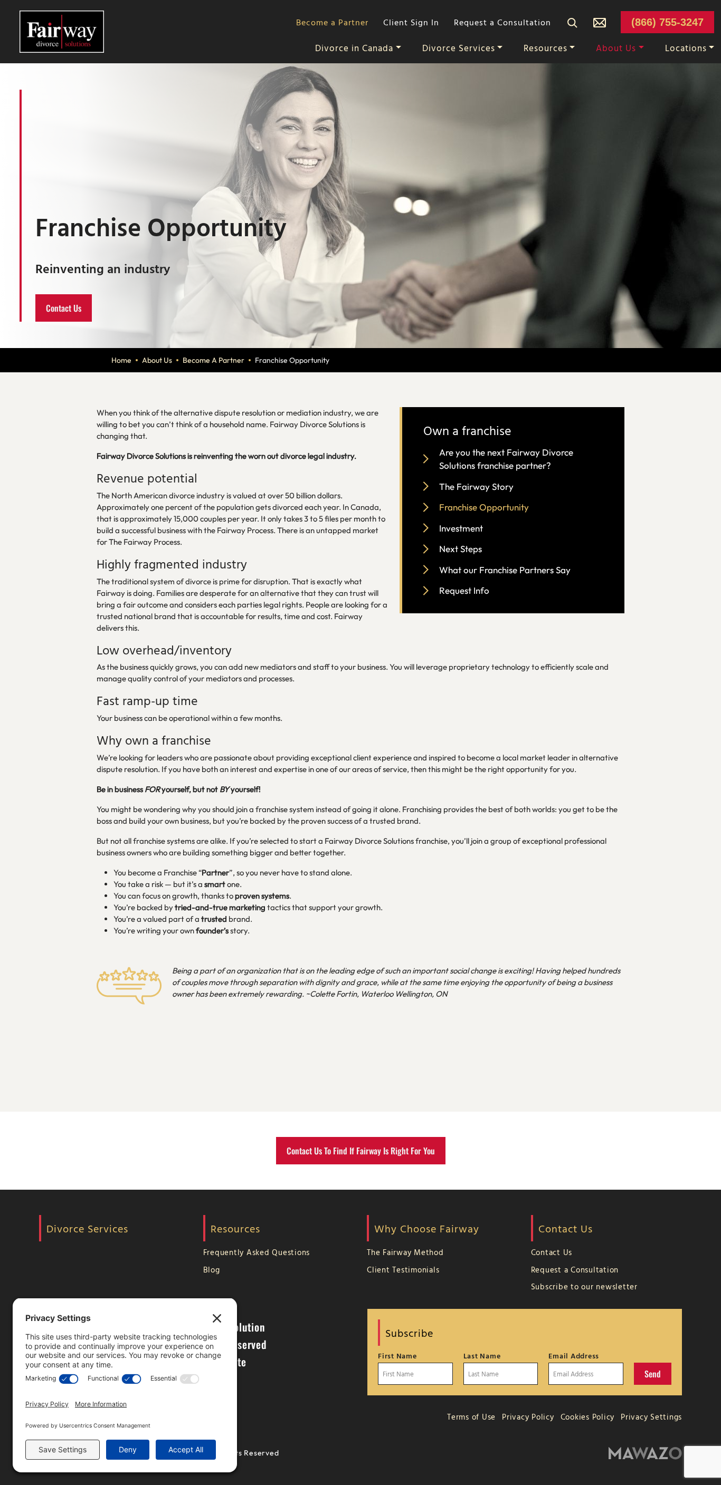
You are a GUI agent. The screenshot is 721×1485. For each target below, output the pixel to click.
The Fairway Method (405, 1252)
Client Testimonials (403, 1270)
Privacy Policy (528, 1417)
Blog (211, 1270)
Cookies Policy (588, 1417)
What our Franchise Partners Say (505, 569)
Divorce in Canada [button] (354, 47)
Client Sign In (411, 22)
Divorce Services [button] (458, 47)
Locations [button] (686, 47)
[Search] (572, 22)
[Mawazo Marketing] (645, 1453)
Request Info (464, 590)
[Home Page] (62, 30)
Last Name (482, 1356)
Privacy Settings (651, 1417)
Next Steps (460, 548)
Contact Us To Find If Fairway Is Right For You (361, 1150)
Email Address (573, 1356)
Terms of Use (471, 1417)
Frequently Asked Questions (256, 1252)
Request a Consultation (502, 22)
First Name (397, 1356)
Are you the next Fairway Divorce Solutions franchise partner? (506, 459)
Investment (461, 528)
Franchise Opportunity (484, 507)
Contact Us (63, 308)
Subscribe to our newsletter (584, 1286)
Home (121, 360)
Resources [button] (545, 47)
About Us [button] (616, 47)
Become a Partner (332, 22)
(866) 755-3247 (667, 22)
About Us (157, 360)
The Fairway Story (476, 486)
